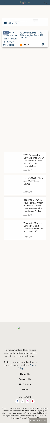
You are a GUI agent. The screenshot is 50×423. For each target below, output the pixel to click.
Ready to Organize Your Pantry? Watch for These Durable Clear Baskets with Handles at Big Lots (33, 205)
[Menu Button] (4, 2)
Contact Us (25, 379)
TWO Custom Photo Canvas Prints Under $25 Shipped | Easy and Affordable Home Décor (33, 161)
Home (25, 389)
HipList (26, 45)
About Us (25, 374)
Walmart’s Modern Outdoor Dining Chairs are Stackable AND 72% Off (33, 227)
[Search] (45, 2)
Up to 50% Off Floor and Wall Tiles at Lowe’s (33, 181)
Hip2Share (25, 384)
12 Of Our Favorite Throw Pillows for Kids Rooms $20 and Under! (31, 35)
